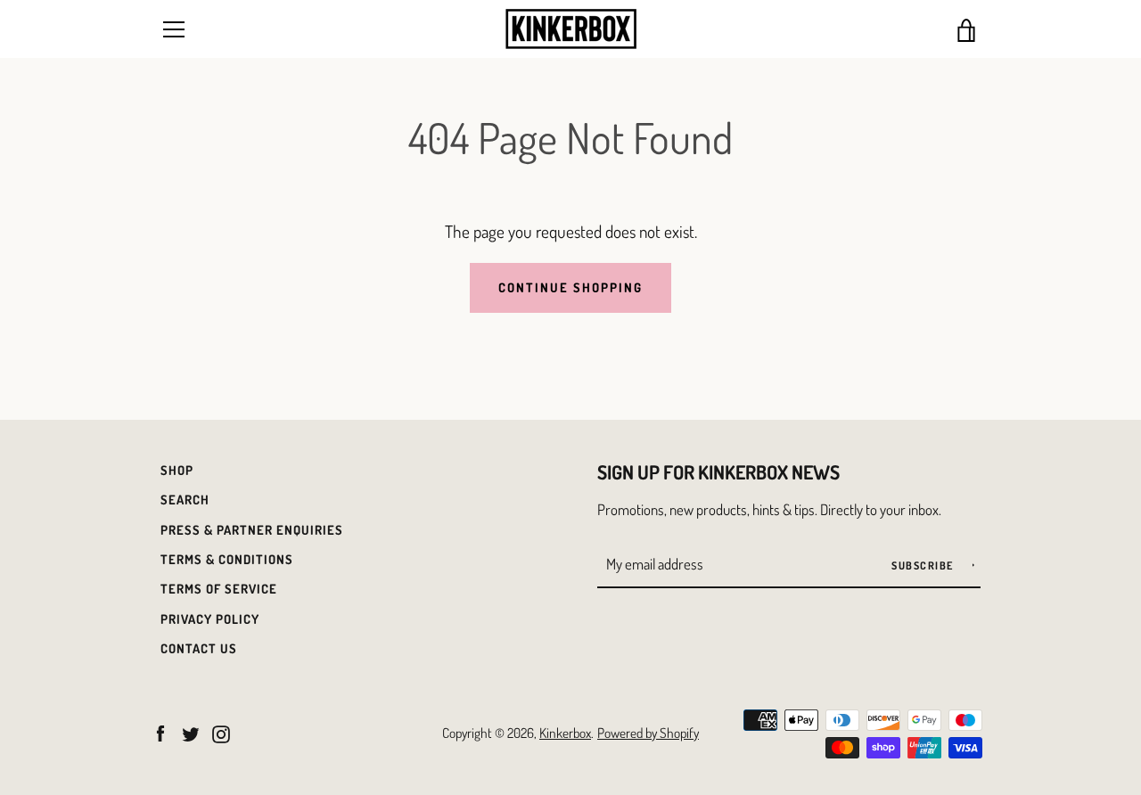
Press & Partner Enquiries (251, 529)
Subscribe (923, 565)
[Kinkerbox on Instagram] (221, 731)
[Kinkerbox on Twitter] (191, 731)
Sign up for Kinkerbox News (718, 472)
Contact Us (198, 648)
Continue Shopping (570, 287)
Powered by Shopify (648, 733)
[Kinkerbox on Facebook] (160, 731)
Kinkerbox (565, 733)
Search (184, 499)
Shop (176, 470)
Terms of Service (218, 588)
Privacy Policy (209, 619)
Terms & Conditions (226, 559)
